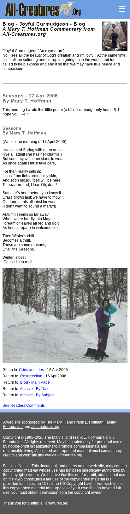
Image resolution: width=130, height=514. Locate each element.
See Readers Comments (24, 405)
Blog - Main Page (35, 382)
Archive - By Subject (37, 395)
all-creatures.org (45, 426)
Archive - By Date (35, 389)
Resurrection (31, 376)
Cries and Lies (31, 370)
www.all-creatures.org (63, 455)
